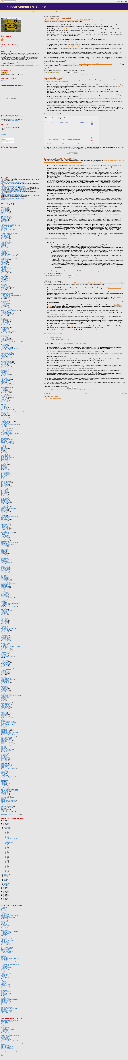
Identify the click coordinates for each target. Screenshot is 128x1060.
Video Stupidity (4, 783)
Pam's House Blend (5, 969)
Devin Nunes (4, 336)
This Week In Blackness (6, 1007)
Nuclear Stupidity (5, 600)
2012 (4, 895)
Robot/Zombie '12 (5, 662)
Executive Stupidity (5, 377)
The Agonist (4, 995)
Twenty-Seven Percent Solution (8, 768)
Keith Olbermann (5, 511)
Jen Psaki (3, 471)
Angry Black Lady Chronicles (8, 912)
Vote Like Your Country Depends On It (76, 154)
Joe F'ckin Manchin (5, 482)
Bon (4, 38)
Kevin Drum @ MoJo (6, 950)
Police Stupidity (4, 629)
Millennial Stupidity (5, 580)
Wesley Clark (4, 799)
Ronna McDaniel (5, 669)
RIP (2, 657)
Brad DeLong (4, 923)
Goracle (3, 408)
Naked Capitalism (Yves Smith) (8, 961)
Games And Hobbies (6, 387)
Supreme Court (4, 719)
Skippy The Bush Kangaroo (7, 986)
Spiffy (2, 699)
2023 (4, 820)
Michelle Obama (5, 568)
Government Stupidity (6, 409)
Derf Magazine (4, 1031)
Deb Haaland (4, 329)
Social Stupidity (4, 694)
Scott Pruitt (3, 686)
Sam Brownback (5, 678)
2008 (4, 901)
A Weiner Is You (5, 218)
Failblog (3, 939)
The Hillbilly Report (5, 1047)
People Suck (4, 622)
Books (2, 279)
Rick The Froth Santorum (7, 656)
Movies (3, 585)
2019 (4, 885)
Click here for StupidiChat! (12, 127)
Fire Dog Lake (4, 941)
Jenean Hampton (5, 472)
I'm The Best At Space (6, 434)
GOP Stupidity (4, 407)
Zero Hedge (4, 1014)
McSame (3, 555)
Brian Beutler (4, 924)
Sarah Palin (4, 680)
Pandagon (3, 970)
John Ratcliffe (4, 491)
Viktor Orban (4, 785)
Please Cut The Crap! (6, 973)
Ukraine (76, 389)
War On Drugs (4, 793)
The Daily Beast (5, 998)
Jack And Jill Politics (6, 944)
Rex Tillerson (4, 651)
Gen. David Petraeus (6, 391)
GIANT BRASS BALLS (6, 397)
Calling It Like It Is (5, 1026)
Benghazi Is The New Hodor (7, 258)
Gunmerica (3, 413)
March (5, 881)
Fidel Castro (4, 378)
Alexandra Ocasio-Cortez (7, 229)
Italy (2, 450)
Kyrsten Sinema (5, 523)
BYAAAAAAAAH (5, 288)
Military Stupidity (5, 579)
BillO (2, 270)
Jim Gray (3, 476)
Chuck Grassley (5, 303)
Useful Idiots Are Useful (6, 779)
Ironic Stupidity (4, 448)
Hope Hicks (4, 429)
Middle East (4, 570)
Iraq (2, 446)
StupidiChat (4, 712)
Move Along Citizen (5, 584)
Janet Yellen (4, 461)
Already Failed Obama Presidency (9, 233)
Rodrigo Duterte (5, 664)
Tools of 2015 (4, 763)
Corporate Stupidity (54, 277)
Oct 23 (6, 844)
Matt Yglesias (4, 957)
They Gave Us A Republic (7, 1048)
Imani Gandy (4, 438)
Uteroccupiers (4, 780)
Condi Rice (3, 311)
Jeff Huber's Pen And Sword (7, 946)
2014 (4, 892)
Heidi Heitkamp (4, 422)
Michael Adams (4, 561)
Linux (2, 534)
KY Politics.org (4, 1037)
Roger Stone (4, 665)
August (5, 875)
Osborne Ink (4, 968)
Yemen (2, 810)
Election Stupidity (5, 357)
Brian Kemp (4, 283)
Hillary (2, 426)
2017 (4, 888)
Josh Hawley (4, 497)
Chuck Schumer (5, 305)
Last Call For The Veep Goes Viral (57, 18)
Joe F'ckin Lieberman (6, 481)
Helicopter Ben (4, 423)
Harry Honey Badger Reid (7, 421)
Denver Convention (5, 334)
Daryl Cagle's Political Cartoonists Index (10, 931)
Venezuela (3, 782)
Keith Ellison (4, 510)
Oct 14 (6, 856)
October (5, 828)
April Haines (4, 247)
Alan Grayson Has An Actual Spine (9, 225)
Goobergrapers (4, 406)
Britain (2, 284)
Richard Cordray (5, 652)
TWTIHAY (3, 771)
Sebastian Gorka (5, 690)
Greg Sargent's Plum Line (7, 943)
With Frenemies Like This (7, 806)
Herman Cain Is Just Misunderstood (9, 424)
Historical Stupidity (5, 428)
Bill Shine (3, 269)
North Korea (4, 599)
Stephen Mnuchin (5, 707)
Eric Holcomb (4, 371)
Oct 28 (6, 833)
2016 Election (4, 210)
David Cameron (5, 324)
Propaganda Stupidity (6, 640)
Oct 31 (6, 829)
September (6, 874)
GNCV (2, 404)
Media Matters (4, 959)
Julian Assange (4, 498)
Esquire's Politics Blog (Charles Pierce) (10, 937)
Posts (4, 139)
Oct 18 (6, 851)
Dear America (4, 328)
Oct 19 (6, 849)
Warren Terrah (4, 796)
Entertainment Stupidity (6, 362)
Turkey (2, 767)
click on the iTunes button (10, 118)
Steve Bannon (4, 708)
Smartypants (4, 987)
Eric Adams (3, 367)
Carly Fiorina (4, 290)
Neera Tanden (4, 592)
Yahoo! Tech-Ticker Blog (7, 1012)
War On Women (5, 794)
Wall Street (3, 792)
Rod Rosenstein (5, 663)
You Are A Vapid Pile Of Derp (8, 811)
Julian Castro (4, 499)
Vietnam (3, 784)
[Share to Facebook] (75, 72)
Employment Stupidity (6, 361)
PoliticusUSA (4, 975)
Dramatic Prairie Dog (6, 347)
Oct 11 (6, 860)
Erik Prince (3, 373)
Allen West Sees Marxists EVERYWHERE (11, 232)
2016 (4, 890)
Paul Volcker (4, 621)
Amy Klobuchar (4, 235)
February (6, 883)
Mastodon (3, 134)
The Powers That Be (6, 737)
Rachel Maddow (5, 977)
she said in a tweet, (68, 329)
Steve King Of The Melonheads (8, 709)
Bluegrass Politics (5, 1025)
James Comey (4, 459)
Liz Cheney (4, 535)
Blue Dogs (3, 276)
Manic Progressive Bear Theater (8, 542)
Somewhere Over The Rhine (8, 1041)
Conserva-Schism (5, 312)
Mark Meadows (4, 548)
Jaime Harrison (4, 456)
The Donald (4, 728)
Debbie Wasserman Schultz (7, 331)
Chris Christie (4, 300)
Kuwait (2, 522)
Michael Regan (4, 566)
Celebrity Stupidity (5, 294)
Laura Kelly (4, 526)
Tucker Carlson (4, 766)
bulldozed (101, 205)
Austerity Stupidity (5, 249)
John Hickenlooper (5, 486)
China (2, 298)
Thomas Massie (5, 745)
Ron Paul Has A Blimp (6, 668)
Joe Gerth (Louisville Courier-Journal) (10, 1035)
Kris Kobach (4, 520)
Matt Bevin (3, 551)
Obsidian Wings (5, 965)
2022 (4, 822)
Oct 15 (6, 855)
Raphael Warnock (5, 648)
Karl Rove (3, 503)
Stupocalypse (4, 716)
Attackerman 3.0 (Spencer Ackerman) (10, 915)
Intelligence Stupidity (6, 442)
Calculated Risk (5, 925)
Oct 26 (6, 836)
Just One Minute (5, 949)
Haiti (2, 416)
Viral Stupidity (4, 788)
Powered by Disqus (5, 199)
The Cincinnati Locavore (7, 1046)
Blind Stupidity (4, 275)
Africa (2, 221)
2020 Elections (54, 154)
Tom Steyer (3, 756)
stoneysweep (7, 191)
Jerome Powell (4, 474)
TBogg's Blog (4, 990)
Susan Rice (4, 720)
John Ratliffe (4, 492)
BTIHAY (3, 285)
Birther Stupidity (5, 271)
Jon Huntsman (4, 494)
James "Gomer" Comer (6, 457)
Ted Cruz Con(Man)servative (8, 722)
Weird (2, 798)
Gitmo (2, 399)
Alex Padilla (4, 228)
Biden (2, 263)
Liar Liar (3, 531)
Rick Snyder (4, 655)
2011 (4, 896)
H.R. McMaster (4, 415)
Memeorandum (4, 960)
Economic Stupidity (5, 353)
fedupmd (6, 179)
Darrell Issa (4, 323)
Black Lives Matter (5, 272)
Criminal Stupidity (5, 317)
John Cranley (4, 484)
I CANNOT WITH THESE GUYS (8, 433)
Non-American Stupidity (6, 597)
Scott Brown (4, 685)
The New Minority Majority (7, 734)
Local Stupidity (4, 537)
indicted (86, 353)
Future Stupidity (5, 383)
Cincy (2, 306)
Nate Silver (3, 589)
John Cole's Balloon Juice (7, 947)
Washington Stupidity (6, 797)
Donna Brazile (4, 344)
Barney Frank (4, 253)
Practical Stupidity (5, 634)
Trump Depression (5, 764)
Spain (2, 698)
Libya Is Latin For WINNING (7, 532)
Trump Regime (65, 154)
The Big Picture (4, 997)
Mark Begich (4, 545)
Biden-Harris (59, 154)
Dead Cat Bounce (5, 327)
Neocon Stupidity (5, 593)
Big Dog (3, 266)
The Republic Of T (5, 1003)
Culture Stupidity (5, 319)
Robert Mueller (4, 660)
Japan (2, 463)
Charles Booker (5, 296)
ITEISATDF (3, 451)
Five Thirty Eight (5, 942)
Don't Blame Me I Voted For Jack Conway (11, 341)
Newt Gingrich (4, 595)
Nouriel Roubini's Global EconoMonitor (10, 964)
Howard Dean (4, 431)
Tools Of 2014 (4, 762)
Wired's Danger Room (6, 1011)
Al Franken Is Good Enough (7, 224)
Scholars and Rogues (6, 984)
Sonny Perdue (4, 696)
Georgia (3, 396)
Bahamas (3, 252)
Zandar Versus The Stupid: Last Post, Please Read (10, 182)
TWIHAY (3, 770)
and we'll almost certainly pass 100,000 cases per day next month (95, 64)
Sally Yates (3, 677)
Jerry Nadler (4, 475)
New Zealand (4, 594)
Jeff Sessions (4, 468)
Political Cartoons (5, 630)
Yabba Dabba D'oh (5, 809)
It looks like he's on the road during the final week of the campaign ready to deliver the (99, 283)
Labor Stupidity (4, 524)
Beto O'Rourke (4, 260)
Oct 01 (6, 872)
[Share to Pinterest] (77, 72)
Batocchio (6, 183)
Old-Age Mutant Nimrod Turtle (8, 606)
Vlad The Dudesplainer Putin (8, 789)
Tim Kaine (3, 746)
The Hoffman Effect (5, 730)
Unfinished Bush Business (7, 776)
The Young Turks (5, 1004)
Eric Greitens (4, 370)
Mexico (3, 560)
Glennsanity (4, 401)
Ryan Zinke (4, 676)
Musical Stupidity (5, 586)
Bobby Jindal (4, 277)
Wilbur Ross (4, 802)
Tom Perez (3, 754)
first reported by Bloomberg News (73, 46)
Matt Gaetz (3, 552)
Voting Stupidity (4, 791)
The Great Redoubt (5, 1000)
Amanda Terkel (4, 909)
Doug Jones (4, 346)
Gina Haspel (4, 398)
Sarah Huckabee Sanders (7, 679)
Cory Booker (4, 315)
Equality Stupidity (5, 366)
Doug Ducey (4, 345)
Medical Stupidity (5, 557)
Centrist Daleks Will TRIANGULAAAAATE (11, 295)
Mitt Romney (4, 582)
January (5, 884)
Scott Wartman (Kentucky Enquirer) (9, 1040)
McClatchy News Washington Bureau (10, 958)
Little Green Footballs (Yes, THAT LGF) (10, 954)
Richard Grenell (5, 653)
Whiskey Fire (4, 1009)
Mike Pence (4, 576)
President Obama (5, 636)
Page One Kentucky (6, 1039)
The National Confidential (7, 1001)
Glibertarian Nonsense (6, 403)
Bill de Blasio (4, 267)
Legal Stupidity (4, 528)
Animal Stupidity (5, 243)
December (6, 826)
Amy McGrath (4, 236)
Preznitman (4, 638)
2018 (4, 887)
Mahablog (3, 956)
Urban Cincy (4, 1049)
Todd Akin (3, 751)
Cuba (2, 318)
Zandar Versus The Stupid (26, 7)
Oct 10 (6, 861)
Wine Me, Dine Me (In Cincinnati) (9, 1051)
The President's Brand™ (7, 738)
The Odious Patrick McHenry (8, 736)
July (5, 876)
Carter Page (4, 292)
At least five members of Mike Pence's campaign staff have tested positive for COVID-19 (66, 20)
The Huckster (4, 731)
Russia (2, 674)
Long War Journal (5, 955)
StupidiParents (4, 714)
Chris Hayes (4, 301)
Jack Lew (3, 452)
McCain (3, 554)
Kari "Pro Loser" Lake (6, 501)
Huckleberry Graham (6, 432)
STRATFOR (4, 982)
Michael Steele (4, 567)
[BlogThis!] (72, 72)
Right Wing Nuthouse (6, 980)
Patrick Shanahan (5, 616)
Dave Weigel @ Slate (6, 932)
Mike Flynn (3, 574)
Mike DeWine (4, 572)
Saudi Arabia (4, 681)
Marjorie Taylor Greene (6, 544)
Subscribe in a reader (6, 81)
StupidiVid (3, 715)
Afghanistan (4, 220)
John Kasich (4, 488)
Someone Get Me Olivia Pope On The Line (11, 695)
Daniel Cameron (5, 321)
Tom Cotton (4, 753)
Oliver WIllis (4, 966)
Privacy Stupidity (5, 639)
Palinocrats (3, 613)
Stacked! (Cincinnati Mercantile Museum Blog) (12, 1043)
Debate (3, 330)
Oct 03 (6, 870)
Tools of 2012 (4, 759)
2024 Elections (4, 216)
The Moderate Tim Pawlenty (7, 733)
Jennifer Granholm (5, 473)
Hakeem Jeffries (5, 417)
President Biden (5, 635)
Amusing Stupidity (5, 234)
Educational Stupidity (6, 354)
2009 (4, 899)
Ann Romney (4, 244)
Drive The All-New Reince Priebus (9, 348)
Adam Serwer (4, 907)
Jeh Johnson (4, 469)
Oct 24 (6, 843)
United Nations (4, 777)
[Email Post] (68, 72)
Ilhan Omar (3, 437)
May (5, 879)
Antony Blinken (4, 246)
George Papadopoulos (6, 395)
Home (85, 393)
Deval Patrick (4, 335)
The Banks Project (5, 1045)
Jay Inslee (3, 465)
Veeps (2, 781)
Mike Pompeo (4, 577)
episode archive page (14, 120)
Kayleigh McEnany (5, 506)
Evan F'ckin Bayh (5, 375)
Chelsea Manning (5, 297)
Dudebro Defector (5, 352)
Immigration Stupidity (6, 439)
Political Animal (4, 974)
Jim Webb (3, 478)
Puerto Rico (4, 642)
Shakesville (4, 985)
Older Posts (124, 393)
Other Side (3, 611)
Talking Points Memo (6, 993)
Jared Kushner (4, 464)
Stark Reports (4, 989)
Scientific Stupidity (5, 682)
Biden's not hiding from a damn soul (53, 333)
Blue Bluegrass (4, 1022)
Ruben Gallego (4, 672)
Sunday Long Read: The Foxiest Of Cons (60, 159)
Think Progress (4, 1006)
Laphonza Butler (5, 525)
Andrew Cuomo (5, 238)
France (2, 382)
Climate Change (5, 309)
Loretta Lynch (4, 538)
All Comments (6, 141)
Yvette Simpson (4, 813)
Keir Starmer (4, 509)
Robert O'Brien (4, 661)
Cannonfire (3, 926)
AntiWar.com (4, 913)
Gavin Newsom (4, 389)
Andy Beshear (4, 241)
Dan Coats (3, 320)
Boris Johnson (4, 280)
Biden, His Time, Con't (53, 281)
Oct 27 (6, 835)
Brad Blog (3, 922)
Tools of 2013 (4, 760)
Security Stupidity (5, 693)
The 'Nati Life (4, 1044)
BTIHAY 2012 (4, 286)
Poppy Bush (4, 632)
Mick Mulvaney (4, 569)
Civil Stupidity (4, 307)
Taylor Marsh (4, 994)
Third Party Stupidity (6, 742)
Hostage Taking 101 (6, 430)
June (5, 878)
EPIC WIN (3, 365)
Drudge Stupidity (5, 349)
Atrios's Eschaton (5, 914)
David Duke (4, 326)
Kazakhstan (4, 507)
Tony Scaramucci (5, 757)
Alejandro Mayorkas (6, 226)
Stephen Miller (4, 706)
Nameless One (4, 587)
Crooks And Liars (5, 929)
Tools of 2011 (4, 758)
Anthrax (3, 245)
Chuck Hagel (4, 304)
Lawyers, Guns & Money (7, 951)
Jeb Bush (3, 466)
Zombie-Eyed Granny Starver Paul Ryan (10, 814)
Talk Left (3, 992)
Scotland (3, 683)
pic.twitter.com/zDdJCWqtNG (56, 337)
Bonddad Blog (4, 920)
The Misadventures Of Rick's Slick (9, 732)
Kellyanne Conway (5, 514)
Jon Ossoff (3, 495)
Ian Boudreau (4, 435)
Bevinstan (3, 262)
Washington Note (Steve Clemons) (9, 1008)
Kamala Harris (4, 500)
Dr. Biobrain (4, 934)
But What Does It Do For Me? (8, 287)
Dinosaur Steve (4, 338)
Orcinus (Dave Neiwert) (6, 967)
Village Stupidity (5, 787)
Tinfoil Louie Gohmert (6, 750)
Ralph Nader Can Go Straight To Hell (10, 646)
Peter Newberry (5, 625)
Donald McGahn (5, 343)
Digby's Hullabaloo (5, 933)
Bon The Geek (4, 278)
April (5, 880)
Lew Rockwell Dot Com (6, 952)
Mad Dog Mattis (5, 540)
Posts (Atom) (54, 396)
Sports (2, 700)
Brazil (2, 281)
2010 (4, 898)
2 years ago (22, 182)
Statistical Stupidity (5, 704)
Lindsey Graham (5, 533)
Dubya (2, 351)
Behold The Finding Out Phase (8, 255)
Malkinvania (4, 541)
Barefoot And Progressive (7, 1021)
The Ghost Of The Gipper (7, 729)
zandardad (6, 187)
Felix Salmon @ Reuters (7, 940)
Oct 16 (6, 853)
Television (3, 723)
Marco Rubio (4, 543)
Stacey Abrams (4, 703)
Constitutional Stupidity (6, 313)
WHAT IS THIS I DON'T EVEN (8, 800)
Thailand (3, 725)
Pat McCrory (4, 614)
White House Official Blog (7, 1010)
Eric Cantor (3, 369)
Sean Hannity (4, 688)
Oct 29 (6, 832)
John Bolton (4, 483)
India (2, 440)
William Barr (4, 803)
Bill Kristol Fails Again (6, 268)
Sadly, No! (3, 983)
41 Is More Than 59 (5, 217)
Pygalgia (3, 976)
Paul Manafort (4, 620)
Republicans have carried (114, 288)
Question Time (4, 643)
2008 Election (4, 206)
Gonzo (2, 405)
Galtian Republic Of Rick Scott (8, 384)
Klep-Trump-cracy (5, 519)
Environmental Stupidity (6, 363)
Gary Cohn (3, 388)
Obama (3, 602)
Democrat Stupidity (5, 332)
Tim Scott (3, 748)
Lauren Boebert (5, 527)
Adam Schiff (4, 219)
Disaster (3, 340)
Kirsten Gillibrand (5, 518)
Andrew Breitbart (5, 237)
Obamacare (4, 604)
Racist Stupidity (4, 644)
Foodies (3, 381)
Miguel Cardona (5, 571)
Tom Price (3, 755)
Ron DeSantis (4, 666)
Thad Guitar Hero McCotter (7, 724)
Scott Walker (61, 277)
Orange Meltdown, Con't (53, 78)
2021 (4, 823)
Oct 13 (6, 857)
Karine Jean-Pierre (5, 502)
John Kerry (3, 490)
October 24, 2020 (64, 339)
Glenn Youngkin (5, 400)
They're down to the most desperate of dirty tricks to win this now (70, 343)
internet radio (7, 111)
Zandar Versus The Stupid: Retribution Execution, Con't (11, 190)
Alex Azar (3, 227)
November (6, 827)
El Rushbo (3, 356)
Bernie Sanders (5, 259)
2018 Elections (4, 211)
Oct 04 (6, 869)
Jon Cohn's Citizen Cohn (7, 948)
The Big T (3, 726)
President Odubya (5, 637)
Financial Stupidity (5, 379)
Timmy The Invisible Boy (7, 749)
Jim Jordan (3, 477)
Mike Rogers (4, 578)
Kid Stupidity (4, 517)
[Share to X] (73, 72)
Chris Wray (3, 302)
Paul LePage (4, 619)
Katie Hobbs (4, 505)
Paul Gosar (3, 617)
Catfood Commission (6, 293)
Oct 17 (6, 852)
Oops (2, 608)
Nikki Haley (4, 596)
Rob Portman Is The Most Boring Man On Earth (12, 659)
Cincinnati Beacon (5, 1027)
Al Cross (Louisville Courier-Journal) (9, 1020)
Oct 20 (6, 848)
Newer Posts (47, 393)
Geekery (3, 390)
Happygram (4, 420)
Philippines (3, 626)
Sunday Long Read (68, 277)
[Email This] (70, 72)
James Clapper (4, 458)
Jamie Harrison (4, 460)
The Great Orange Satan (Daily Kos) (9, 999)
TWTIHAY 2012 (4, 772)
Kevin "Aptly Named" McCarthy (8, 516)
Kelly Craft (3, 512)
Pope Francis (4, 631)
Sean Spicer (4, 689)
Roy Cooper (4, 670)
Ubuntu (3, 774)
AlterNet (3, 908)
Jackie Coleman (5, 455)
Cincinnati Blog (4, 1028)
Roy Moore (3, 671)
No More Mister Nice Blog (7, 963)
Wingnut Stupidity (82, 277)
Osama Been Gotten (6, 610)
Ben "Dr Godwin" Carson (7, 257)
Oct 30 (6, 831)
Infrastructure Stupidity (6, 441)
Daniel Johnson (5, 322)
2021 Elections (4, 213)
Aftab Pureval (4, 223)
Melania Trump (4, 558)
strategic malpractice (74, 326)
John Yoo (3, 493)
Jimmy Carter (4, 480)
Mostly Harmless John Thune (8, 583)
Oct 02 (6, 871)
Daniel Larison (4, 930)
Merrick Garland (5, 559)
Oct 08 (6, 864)
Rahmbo (3, 645)
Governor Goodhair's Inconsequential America (12, 411)
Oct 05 (6, 867)
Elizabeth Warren (5, 358)
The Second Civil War (6, 740)
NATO (2, 591)
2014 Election (4, 209)
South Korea (4, 697)
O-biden (3, 601)
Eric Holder (3, 372)
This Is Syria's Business (6, 743)
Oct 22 (6, 846)
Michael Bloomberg (5, 562)
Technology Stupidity (6, 721)
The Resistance (5, 739)
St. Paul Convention (6, 702)
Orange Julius (4, 609)
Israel (2, 449)
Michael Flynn (4, 565)
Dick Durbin (4, 337)
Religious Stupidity (5, 649)
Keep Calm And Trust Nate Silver (9, 508)
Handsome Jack (5, 418)
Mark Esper (4, 546)
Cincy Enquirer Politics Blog (7, 1029)
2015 (4, 891)
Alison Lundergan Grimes (7, 230)
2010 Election (4, 207)
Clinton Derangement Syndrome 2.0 (9, 310)
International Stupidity (6, 443)
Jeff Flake (3, 467)
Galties (2, 386)
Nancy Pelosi (4, 588)
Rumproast (3, 981)
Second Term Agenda (6, 691)
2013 (4, 894)
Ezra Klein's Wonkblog (6, 938)
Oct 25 (6, 837)
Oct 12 (6, 858)
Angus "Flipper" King (6, 242)
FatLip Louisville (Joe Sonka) (8, 1034)
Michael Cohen (4, 563)
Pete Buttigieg (4, 623)
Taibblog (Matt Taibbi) (6, 991)
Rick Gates (3, 654)
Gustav (2, 414)
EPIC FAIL (3, 364)
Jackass (3, 454)
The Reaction (4, 1002)
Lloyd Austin (4, 536)
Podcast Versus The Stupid (7, 628)
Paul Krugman (4, 618)
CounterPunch (4, 927)
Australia (3, 250)
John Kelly (3, 489)
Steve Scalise (4, 711)
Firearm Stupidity (5, 380)
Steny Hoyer (4, 705)
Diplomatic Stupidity (6, 339)
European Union (5, 374)
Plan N (2, 627)
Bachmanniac (4, 251)
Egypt (2, 355)
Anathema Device (8, 195)
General (3, 394)
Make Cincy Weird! (5, 1038)
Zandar (4, 39)
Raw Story (3, 978)
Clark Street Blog (5, 1030)
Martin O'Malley (4, 549)
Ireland (2, 447)
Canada (3, 289)
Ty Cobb (3, 773)
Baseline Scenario (5, 916)
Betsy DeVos (4, 261)
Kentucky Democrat (5, 1036)
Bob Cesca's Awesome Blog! (8, 917)
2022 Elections (4, 215)
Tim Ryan (3, 747)
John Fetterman (5, 485)
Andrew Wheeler (5, 240)
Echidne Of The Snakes (6, 935)
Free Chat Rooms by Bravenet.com (13, 128)
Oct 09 (6, 862)
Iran (2, 444)
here (5, 47)
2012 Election (4, 208)
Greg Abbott (4, 412)
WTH (2, 808)
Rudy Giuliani (65, 389)
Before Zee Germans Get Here (8, 254)
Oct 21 (6, 847)
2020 (4, 824)
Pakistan (3, 612)
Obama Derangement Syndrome (9, 603)
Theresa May (4, 741)
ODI (2, 605)
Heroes (3, 425)
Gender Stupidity (5, 392)
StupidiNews (4, 713)
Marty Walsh (4, 550)
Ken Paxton (4, 515)
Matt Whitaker (4, 553)
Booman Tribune (5, 921)
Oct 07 (6, 865)
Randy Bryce (4, 647)
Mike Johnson (4, 575)
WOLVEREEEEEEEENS (7, 807)
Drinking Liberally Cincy (6, 1032)
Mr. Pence (67, 29)
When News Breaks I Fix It (7, 801)
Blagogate (3, 273)
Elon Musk (3, 360)
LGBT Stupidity (4, 529)
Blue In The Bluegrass (6, 1023)
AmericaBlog (4, 910)
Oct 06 (6, 866)
